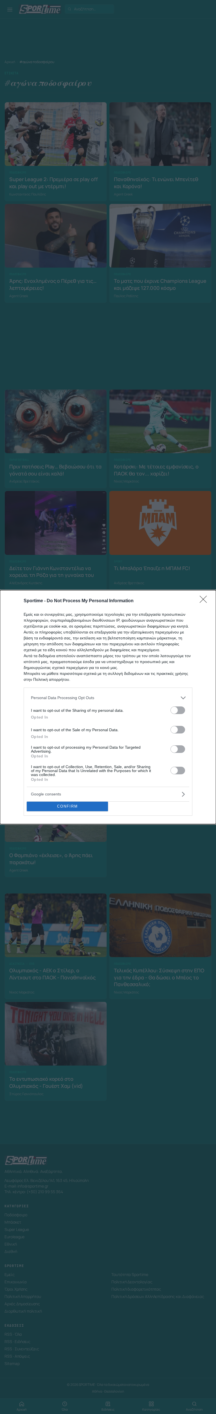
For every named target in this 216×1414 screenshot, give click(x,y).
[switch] (177, 710)
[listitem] (108, 698)
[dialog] (108, 707)
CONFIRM (67, 806)
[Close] (205, 601)
